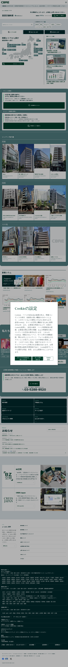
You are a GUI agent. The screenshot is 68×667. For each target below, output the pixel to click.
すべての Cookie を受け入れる (23, 358)
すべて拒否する (38, 358)
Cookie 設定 (49, 358)
